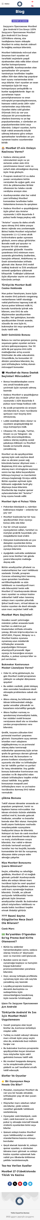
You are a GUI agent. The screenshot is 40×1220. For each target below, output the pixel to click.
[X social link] (15, 1184)
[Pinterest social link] (20, 1184)
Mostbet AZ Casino (20, 21)
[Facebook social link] (10, 1184)
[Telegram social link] (30, 1184)
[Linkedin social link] (25, 1184)
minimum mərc (26, 252)
